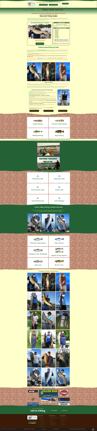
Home (30, 6)
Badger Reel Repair (33, 402)
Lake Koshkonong (53, 19)
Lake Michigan (31, 104)
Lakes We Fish (60, 6)
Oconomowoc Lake (41, 19)
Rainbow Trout (63, 421)
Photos (66, 6)
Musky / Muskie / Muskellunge (54, 417)
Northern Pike (52, 419)
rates (37, 59)
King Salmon (41, 211)
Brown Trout (55, 211)
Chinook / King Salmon (63, 417)
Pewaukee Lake (30, 19)
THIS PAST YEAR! (61, 22)
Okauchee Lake (35, 19)
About (33, 6)
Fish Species (53, 6)
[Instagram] (93, 429)
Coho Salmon (45, 211)
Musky (41, 95)
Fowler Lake (47, 19)
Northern (41, 100)
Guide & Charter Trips (46, 6)
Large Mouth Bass (53, 424)
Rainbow (50, 211)
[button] (48, 149)
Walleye (44, 100)
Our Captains (39, 6)
